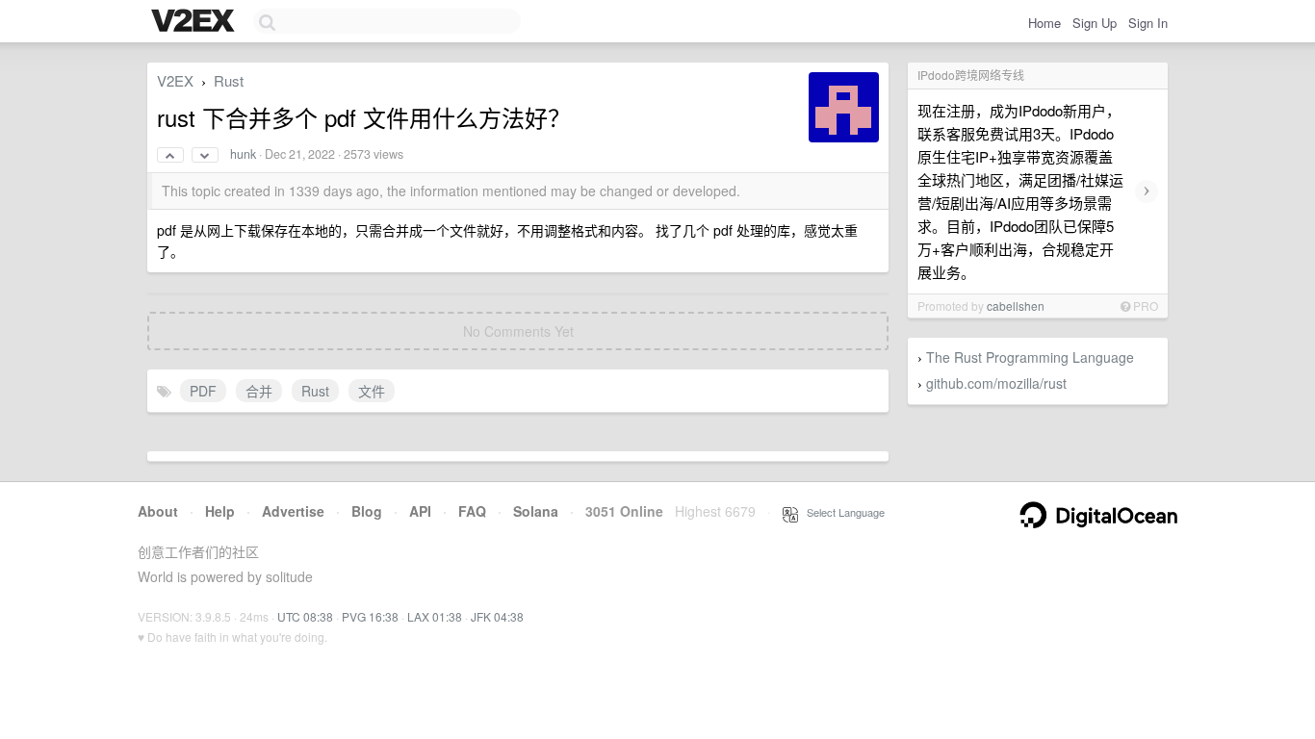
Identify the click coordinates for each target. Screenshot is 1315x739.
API (420, 511)
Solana (535, 511)
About (158, 511)
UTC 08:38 (305, 616)
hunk (243, 154)
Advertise (293, 511)
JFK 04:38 (497, 616)
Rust (229, 80)
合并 (258, 390)
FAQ (472, 511)
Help (220, 511)
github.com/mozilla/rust (996, 383)
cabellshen (1015, 305)
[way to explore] (195, 22)
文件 (371, 390)
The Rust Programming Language (1030, 357)
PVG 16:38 (370, 616)
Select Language (841, 512)
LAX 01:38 (434, 616)
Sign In (1148, 22)
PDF (203, 390)
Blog (366, 511)
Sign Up (1094, 22)
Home (1044, 22)
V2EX (175, 80)
